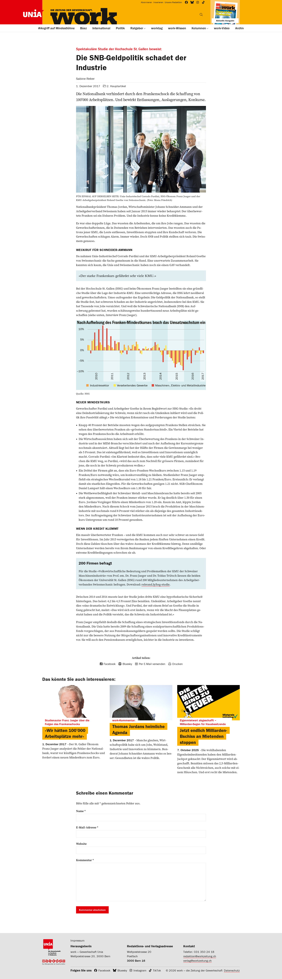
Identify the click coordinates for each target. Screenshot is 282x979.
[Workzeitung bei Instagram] (198, 2)
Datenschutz (232, 970)
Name (81, 811)
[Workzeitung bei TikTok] (203, 2)
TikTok (157, 970)
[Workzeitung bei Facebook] (186, 2)
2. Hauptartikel (116, 86)
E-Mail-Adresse (87, 827)
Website (81, 843)
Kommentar (85, 860)
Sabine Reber (85, 79)
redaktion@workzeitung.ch (199, 956)
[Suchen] (201, 14)
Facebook (104, 970)
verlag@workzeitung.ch (197, 960)
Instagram (139, 970)
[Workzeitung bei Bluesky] (192, 2)
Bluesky (122, 970)
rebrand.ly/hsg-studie (155, 584)
